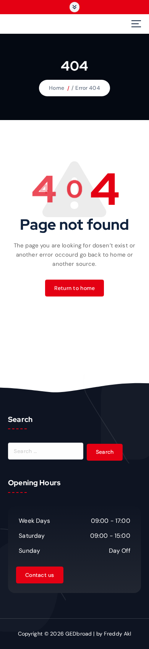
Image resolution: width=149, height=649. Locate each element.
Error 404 (87, 87)
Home (56, 87)
